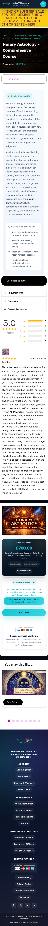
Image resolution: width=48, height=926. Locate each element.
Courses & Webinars (24, 783)
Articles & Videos (24, 810)
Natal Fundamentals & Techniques (29, 38)
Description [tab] (13, 79)
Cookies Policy (24, 877)
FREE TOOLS (24, 789)
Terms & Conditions (24, 891)
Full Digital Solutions (28, 923)
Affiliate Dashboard (24, 851)
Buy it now (24, 613)
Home (5, 36)
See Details (13, 702)
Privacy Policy (24, 884)
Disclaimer (24, 897)
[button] (9, 721)
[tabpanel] (24, 180)
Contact (24, 823)
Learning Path (24, 770)
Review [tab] (24, 316)
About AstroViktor (24, 804)
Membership (24, 776)
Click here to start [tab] (16, 280)
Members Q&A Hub (24, 838)
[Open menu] (43, 4)
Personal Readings (24, 817)
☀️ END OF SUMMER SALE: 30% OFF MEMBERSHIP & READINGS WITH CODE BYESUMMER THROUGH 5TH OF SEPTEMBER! (23, 18)
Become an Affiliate (24, 844)
